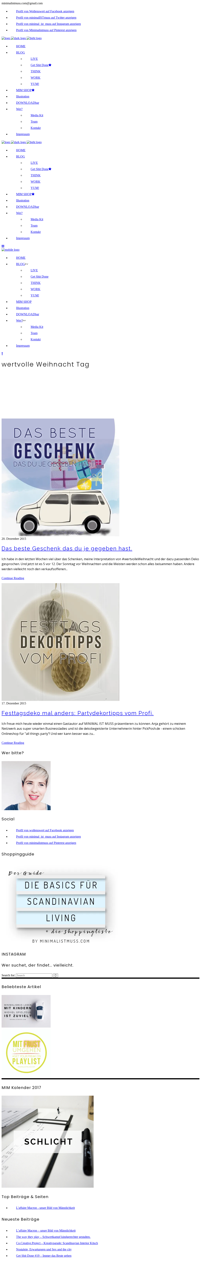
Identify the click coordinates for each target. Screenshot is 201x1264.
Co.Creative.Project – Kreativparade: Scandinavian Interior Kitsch (57, 1243)
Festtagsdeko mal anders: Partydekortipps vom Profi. (78, 713)
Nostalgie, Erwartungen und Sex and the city (44, 1249)
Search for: (8, 975)
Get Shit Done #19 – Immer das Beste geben (43, 1255)
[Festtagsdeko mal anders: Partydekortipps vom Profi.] (60, 699)
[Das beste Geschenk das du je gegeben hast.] (60, 535)
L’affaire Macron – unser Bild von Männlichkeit (46, 1230)
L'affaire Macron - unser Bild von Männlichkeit (45, 1207)
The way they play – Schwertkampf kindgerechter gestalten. (53, 1236)
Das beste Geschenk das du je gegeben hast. (67, 548)
